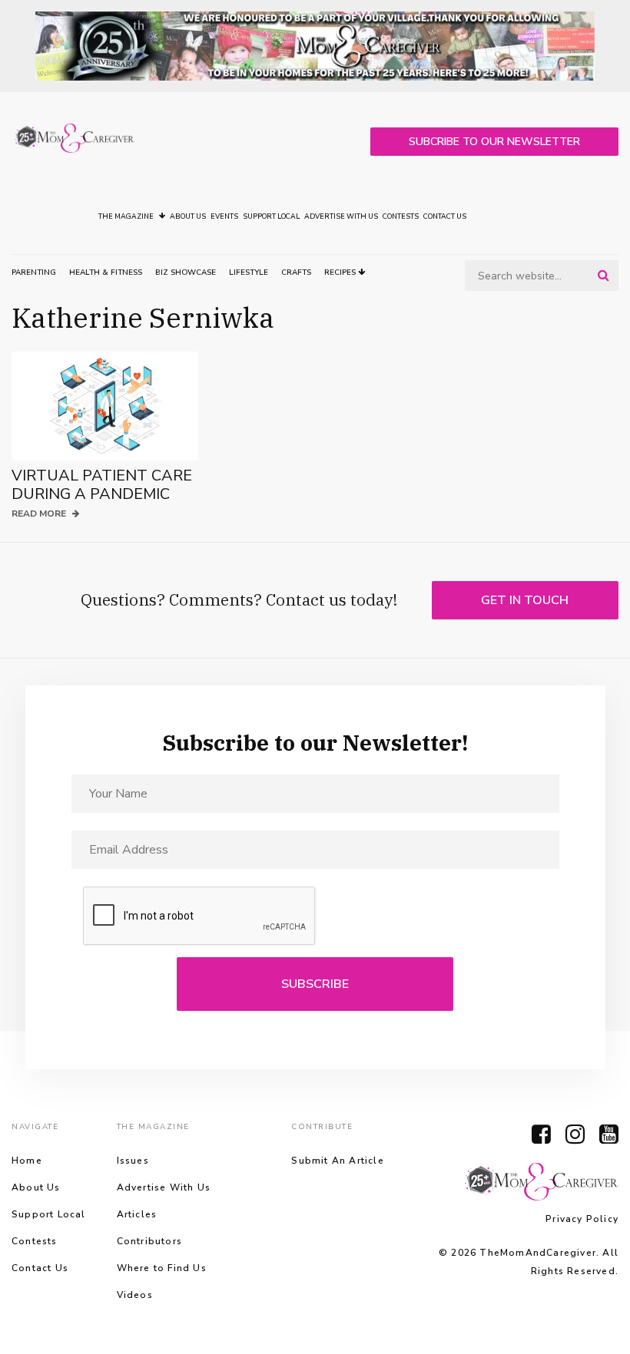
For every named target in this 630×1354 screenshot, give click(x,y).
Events (224, 216)
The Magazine (126, 216)
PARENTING (34, 272)
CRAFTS (296, 272)
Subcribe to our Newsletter (494, 141)
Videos (135, 1295)
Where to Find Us (162, 1268)
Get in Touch (525, 600)
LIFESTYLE (248, 272)
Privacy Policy (581, 1219)
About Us (188, 216)
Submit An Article (337, 1160)
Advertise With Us (341, 216)
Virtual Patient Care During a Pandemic (102, 484)
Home (27, 1160)
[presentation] (200, 916)
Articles (137, 1214)
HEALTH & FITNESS (105, 272)
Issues (133, 1160)
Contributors (149, 1241)
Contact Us (444, 216)
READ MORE (40, 513)
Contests (401, 216)
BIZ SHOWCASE (185, 272)
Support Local (271, 216)
